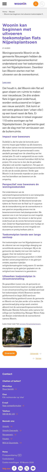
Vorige (38, 358)
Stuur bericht (8, 389)
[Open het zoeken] (42, 4)
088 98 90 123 (8, 414)
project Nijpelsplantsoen (30, 324)
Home (4, 11)
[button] (6, 82)
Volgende (34, 353)
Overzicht (10, 353)
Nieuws (12, 11)
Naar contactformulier (11, 405)
